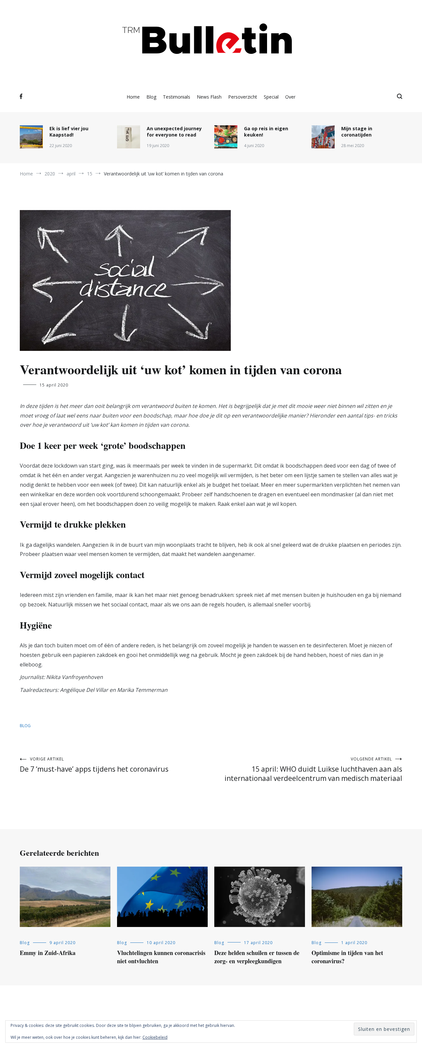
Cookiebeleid (154, 1037)
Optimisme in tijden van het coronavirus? (347, 956)
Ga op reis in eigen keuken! (266, 131)
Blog (151, 97)
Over (290, 97)
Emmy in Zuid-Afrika (47, 952)
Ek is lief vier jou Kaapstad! (68, 131)
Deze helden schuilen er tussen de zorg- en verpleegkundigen (256, 956)
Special (271, 97)
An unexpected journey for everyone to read (174, 131)
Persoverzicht (242, 97)
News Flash (209, 97)
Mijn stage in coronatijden (356, 131)
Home (133, 97)
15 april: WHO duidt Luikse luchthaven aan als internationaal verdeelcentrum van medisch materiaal (313, 769)
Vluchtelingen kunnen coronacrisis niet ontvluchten (161, 956)
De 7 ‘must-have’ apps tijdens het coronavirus (94, 765)
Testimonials (176, 97)
